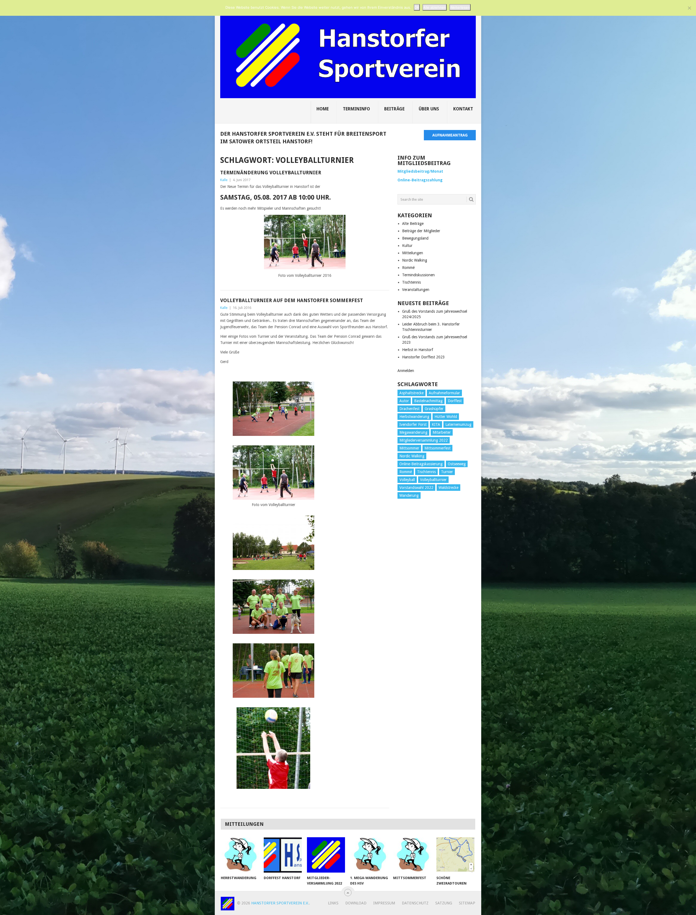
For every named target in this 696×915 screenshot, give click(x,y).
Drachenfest (409, 409)
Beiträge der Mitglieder (421, 231)
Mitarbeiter (442, 432)
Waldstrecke (448, 487)
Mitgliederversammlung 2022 (423, 440)
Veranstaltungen (415, 289)
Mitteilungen (412, 253)
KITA (436, 424)
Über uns (429, 108)
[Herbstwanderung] (240, 855)
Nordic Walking (414, 260)
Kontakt (463, 108)
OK (416, 7)
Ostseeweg (457, 464)
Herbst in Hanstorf (417, 350)
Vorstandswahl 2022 (416, 487)
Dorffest (455, 401)
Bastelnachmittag (428, 401)
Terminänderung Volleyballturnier (270, 172)
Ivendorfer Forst (413, 424)
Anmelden (405, 370)
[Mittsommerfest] (412, 855)
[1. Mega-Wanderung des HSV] (369, 855)
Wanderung (409, 495)
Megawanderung (413, 432)
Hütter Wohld (445, 416)
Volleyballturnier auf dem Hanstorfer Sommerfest (291, 300)
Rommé (408, 267)
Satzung (443, 903)
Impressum (384, 903)
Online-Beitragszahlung (420, 180)
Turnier (447, 472)
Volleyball (407, 479)
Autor (404, 401)
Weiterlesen (460, 7)
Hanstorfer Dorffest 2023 (423, 357)
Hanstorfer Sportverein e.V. (280, 903)
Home (322, 108)
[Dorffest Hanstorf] (283, 855)
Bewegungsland (415, 238)
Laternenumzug (458, 424)
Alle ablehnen (434, 7)
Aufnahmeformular (444, 393)
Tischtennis (411, 282)
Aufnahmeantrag (450, 135)
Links (333, 903)
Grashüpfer (434, 409)
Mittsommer (409, 448)
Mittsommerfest (437, 448)
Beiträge (394, 108)
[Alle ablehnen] (689, 8)
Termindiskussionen (418, 275)
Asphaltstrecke (411, 393)
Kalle (224, 180)
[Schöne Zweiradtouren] (455, 855)
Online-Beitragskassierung (421, 464)
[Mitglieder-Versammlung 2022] (326, 855)
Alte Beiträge (413, 223)
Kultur (407, 245)
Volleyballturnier (433, 479)
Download (355, 903)
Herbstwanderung (414, 416)
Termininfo (356, 108)
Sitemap (467, 903)
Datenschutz (415, 903)
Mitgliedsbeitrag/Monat (420, 171)
